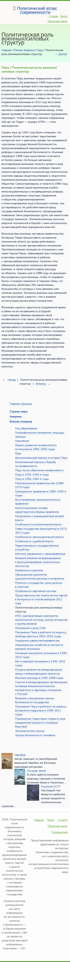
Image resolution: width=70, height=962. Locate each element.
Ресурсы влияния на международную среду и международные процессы (38, 671)
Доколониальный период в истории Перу (41, 458)
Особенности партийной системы (35, 591)
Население (22, 441)
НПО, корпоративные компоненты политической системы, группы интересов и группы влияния (41, 620)
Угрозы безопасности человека (35, 735)
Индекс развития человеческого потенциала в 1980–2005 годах (36, 447)
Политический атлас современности (37, 10)
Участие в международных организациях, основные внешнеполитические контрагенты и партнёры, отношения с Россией (41, 688)
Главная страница (21, 404)
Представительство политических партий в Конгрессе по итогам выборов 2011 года (41, 599)
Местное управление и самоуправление (40, 554)
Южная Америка (23, 50)
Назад (12, 380)
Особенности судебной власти (34, 541)
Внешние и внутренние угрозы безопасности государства (34, 700)
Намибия (19, 755)
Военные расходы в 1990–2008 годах (39, 678)
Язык (18, 453)
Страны (53, 16)
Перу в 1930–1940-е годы (32, 474)
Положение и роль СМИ (30, 628)
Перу (40, 50)
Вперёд (41, 384)
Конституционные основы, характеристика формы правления (37, 510)
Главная (6, 50)
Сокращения (59, 832)
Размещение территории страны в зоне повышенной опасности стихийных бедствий (40, 722)
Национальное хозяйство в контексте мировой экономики (39, 647)
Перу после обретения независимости (39, 470)
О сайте (62, 820)
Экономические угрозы (30, 731)
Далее (63, 54)
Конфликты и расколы (29, 570)
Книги (63, 16)
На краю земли (36, 771)
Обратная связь (57, 21)
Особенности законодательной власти (39, 537)
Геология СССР (50, 786)
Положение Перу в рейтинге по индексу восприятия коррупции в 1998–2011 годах (40, 710)
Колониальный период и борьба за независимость (35, 464)
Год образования (26, 428)
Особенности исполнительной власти (38, 524)
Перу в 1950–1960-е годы (32, 479)
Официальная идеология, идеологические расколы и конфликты (39, 576)
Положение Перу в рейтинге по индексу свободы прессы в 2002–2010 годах (40, 634)
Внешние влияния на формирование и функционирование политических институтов (38, 562)
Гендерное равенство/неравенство (37, 640)
